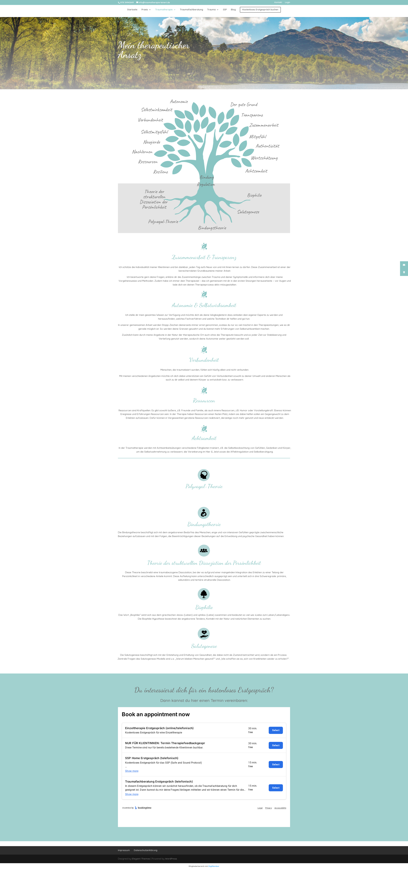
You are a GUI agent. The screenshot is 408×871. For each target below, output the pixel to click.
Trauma (211, 9)
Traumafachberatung (191, 9)
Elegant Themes (141, 858)
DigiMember (213, 866)
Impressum (124, 850)
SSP (225, 9)
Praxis (145, 9)
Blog (233, 9)
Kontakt (278, 2)
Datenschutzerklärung (145, 850)
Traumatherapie (164, 9)
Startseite (132, 9)
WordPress (171, 858)
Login (287, 2)
